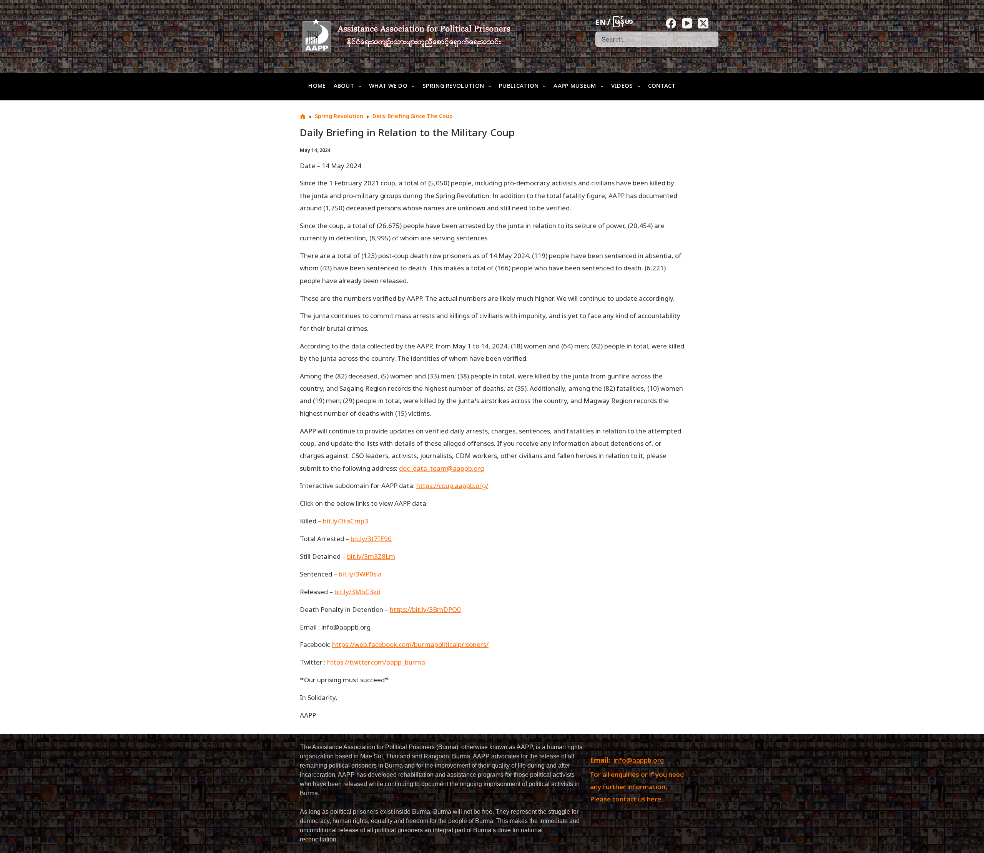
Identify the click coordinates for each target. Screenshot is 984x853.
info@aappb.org (638, 761)
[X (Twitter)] (703, 23)
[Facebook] (671, 23)
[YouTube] (687, 23)
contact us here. (637, 800)
